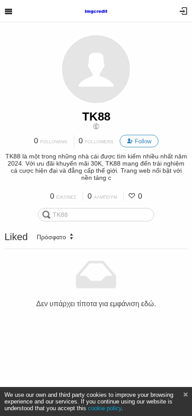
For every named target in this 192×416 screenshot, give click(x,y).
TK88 (96, 116)
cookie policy (104, 408)
